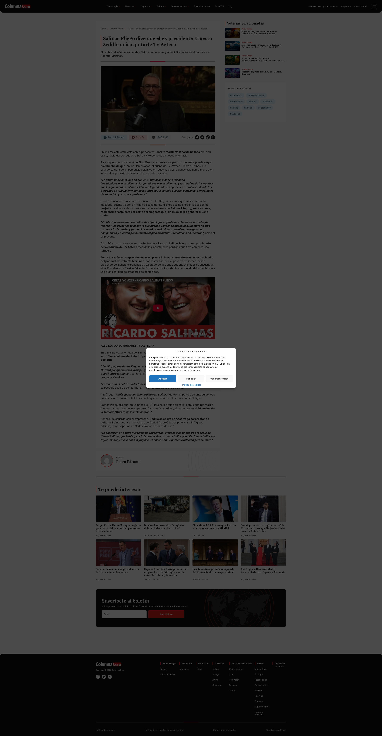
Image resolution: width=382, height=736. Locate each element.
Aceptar (162, 378)
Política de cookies (191, 385)
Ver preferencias (219, 378)
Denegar (191, 378)
